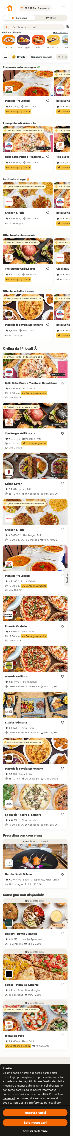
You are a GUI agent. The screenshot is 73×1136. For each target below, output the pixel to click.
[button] (8, 8)
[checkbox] (9, 42)
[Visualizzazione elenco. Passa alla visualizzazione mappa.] (67, 27)
